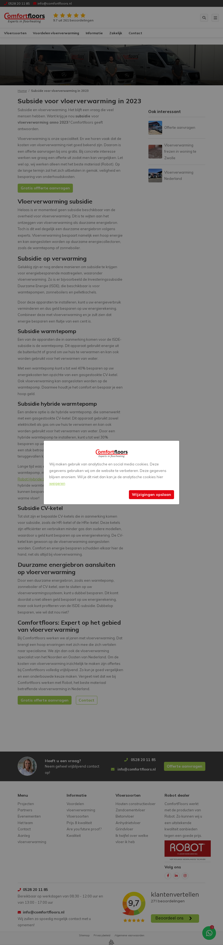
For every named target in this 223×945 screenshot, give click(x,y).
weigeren (57, 483)
